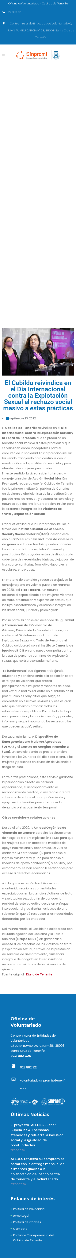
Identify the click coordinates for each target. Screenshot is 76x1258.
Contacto (20, 1229)
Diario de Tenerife (39, 974)
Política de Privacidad (29, 1209)
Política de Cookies (27, 1222)
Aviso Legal (21, 1216)
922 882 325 (21, 1056)
